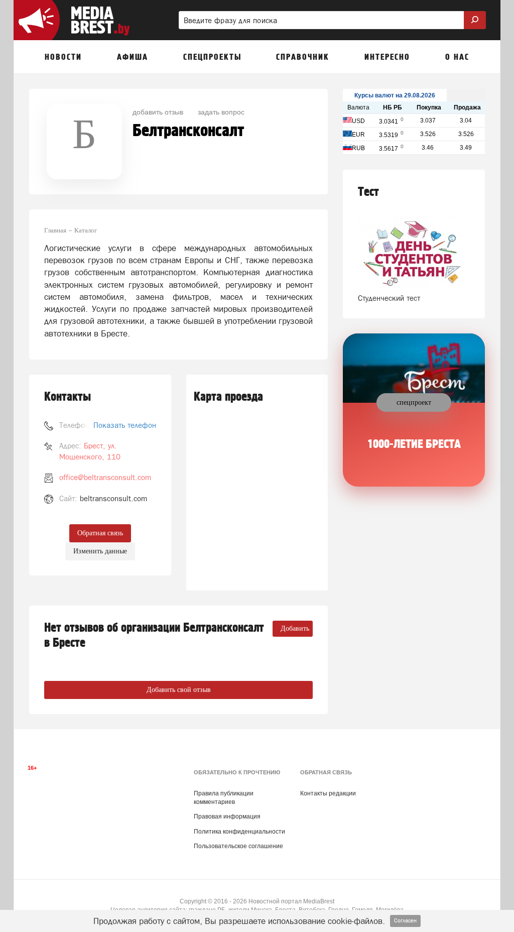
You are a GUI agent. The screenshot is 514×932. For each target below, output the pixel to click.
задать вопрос (221, 111)
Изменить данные (100, 551)
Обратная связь (100, 533)
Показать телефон (124, 425)
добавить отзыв (158, 111)
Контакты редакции (328, 793)
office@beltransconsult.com (105, 477)
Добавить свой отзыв (179, 689)
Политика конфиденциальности (239, 831)
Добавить (295, 628)
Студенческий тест (389, 298)
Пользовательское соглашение (238, 846)
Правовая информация (227, 816)
